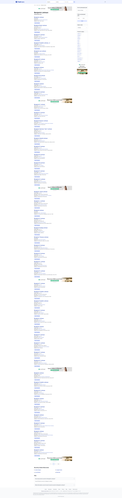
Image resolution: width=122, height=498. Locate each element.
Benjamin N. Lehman (39, 390)
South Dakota (80, 59)
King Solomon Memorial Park (43, 19)
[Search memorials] (74, 2)
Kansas (79, 46)
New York (79, 54)
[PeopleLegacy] (20, 2)
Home (35, 5)
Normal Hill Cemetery (41, 304)
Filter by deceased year (81, 15)
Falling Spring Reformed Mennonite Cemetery (45, 452)
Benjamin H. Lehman (39, 179)
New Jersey (79, 53)
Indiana (79, 45)
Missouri (79, 51)
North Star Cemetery (41, 157)
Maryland (79, 48)
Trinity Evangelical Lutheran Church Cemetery (45, 123)
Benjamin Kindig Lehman (41, 227)
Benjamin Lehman (39, 17)
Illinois (78, 43)
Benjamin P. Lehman (39, 271)
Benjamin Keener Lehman (41, 120)
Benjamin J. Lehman (39, 201)
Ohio (78, 56)
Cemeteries (55, 489)
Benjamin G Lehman (39, 253)
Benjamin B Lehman (39, 162)
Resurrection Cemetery (42, 222)
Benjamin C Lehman (39, 310)
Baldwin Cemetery (41, 409)
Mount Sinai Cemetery (41, 329)
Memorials (50, 489)
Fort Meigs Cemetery (41, 53)
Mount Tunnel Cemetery (42, 78)
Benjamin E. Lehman (39, 104)
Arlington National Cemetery (42, 37)
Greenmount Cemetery (42, 295)
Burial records (38, 5)
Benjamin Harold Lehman (41, 138)
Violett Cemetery (41, 312)
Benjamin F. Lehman (39, 283)
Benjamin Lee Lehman (40, 51)
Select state (80, 24)
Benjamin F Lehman (39, 34)
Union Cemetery (41, 165)
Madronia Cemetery (41, 132)
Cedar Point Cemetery (41, 239)
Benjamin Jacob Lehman (40, 191)
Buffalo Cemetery (41, 337)
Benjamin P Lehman (39, 146)
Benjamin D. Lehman (39, 360)
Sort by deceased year (82, 7)
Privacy (63, 489)
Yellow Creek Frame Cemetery (43, 401)
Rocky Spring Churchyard (42, 204)
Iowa (78, 40)
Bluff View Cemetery (41, 444)
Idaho (78, 41)
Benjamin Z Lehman (39, 112)
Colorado (79, 35)
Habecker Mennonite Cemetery (43, 173)
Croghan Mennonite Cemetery (43, 94)
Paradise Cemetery (41, 231)
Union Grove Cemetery (42, 273)
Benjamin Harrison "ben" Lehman (43, 129)
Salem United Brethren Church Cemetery (44, 195)
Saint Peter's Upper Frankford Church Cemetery (46, 425)
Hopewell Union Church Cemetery (43, 346)
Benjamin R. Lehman (39, 59)
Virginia (79, 61)
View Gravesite (37, 32)
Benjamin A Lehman (39, 218)
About (46, 489)
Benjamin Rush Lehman (40, 25)
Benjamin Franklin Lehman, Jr (42, 43)
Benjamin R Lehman (39, 154)
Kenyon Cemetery (41, 354)
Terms (59, 489)
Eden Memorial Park (41, 140)
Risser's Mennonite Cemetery (43, 247)
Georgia (79, 38)
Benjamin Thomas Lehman (41, 237)
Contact (70, 489)
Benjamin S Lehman (39, 92)
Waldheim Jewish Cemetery (42, 417)
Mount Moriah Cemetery (42, 86)
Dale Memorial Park (41, 45)
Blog (66, 489)
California (79, 33)
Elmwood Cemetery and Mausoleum (44, 376)
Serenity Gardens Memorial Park (43, 29)
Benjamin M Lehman (39, 75)
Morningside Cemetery (42, 384)
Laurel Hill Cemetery (41, 61)
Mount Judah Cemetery (42, 212)
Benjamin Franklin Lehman (41, 291)
